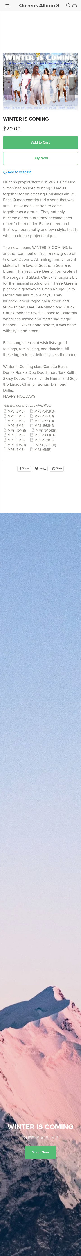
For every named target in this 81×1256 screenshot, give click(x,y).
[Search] (68, 5)
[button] (7, 86)
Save (59, 468)
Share (25, 468)
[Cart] (76, 5)
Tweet (42, 468)
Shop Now (40, 1152)
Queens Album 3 (39, 5)
